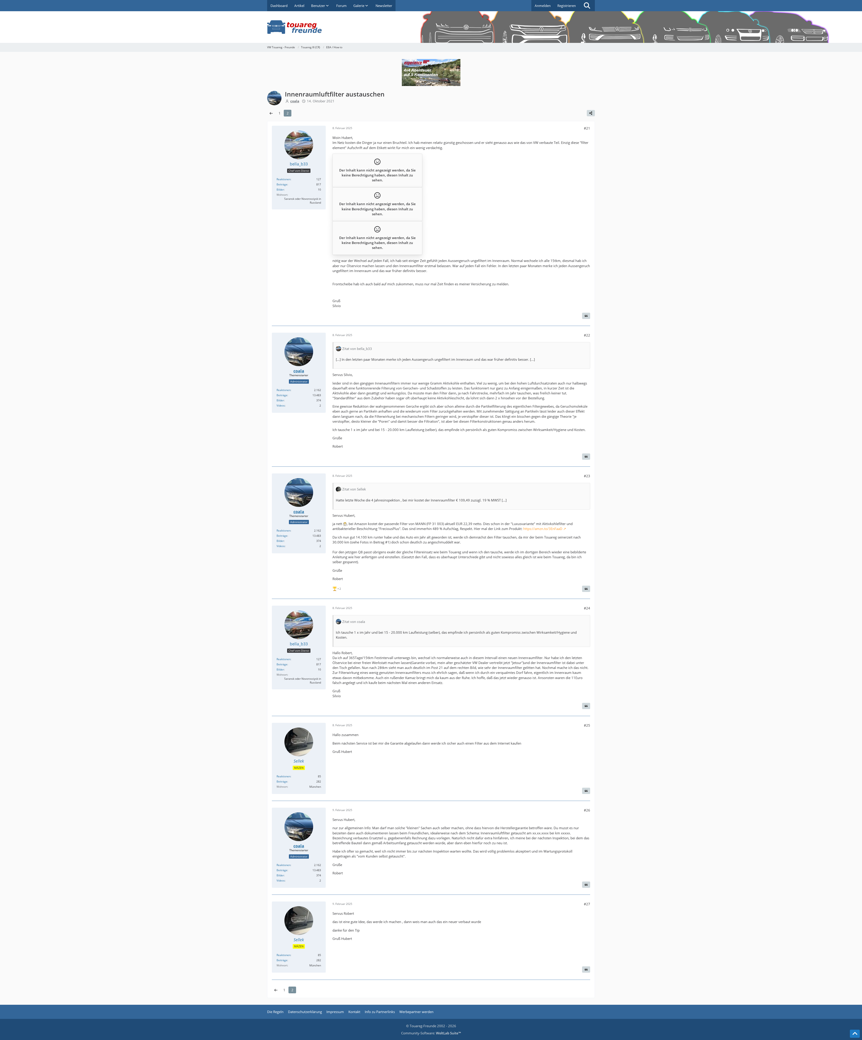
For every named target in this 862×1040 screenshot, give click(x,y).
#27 (587, 904)
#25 (587, 725)
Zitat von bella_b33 (357, 348)
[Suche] (587, 5)
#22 (587, 335)
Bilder (280, 189)
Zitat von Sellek (354, 489)
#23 (587, 476)
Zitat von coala (353, 621)
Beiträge (282, 184)
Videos (281, 405)
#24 (587, 608)
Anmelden (543, 5)
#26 (587, 810)
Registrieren (566, 5)
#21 (587, 128)
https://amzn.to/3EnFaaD (542, 528)
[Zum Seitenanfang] (855, 1034)
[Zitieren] (586, 316)
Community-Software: (431, 1033)
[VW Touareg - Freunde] (431, 27)
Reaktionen (283, 179)
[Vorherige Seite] (271, 113)
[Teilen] (591, 113)
